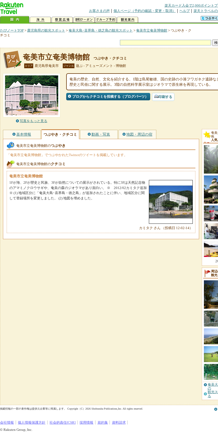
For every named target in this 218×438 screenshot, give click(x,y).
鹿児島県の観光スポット (46, 30)
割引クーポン (84, 20)
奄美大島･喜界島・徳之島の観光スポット (101, 30)
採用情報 (86, 422)
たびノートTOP (12, 30)
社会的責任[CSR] (62, 422)
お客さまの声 (99, 11)
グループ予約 (105, 20)
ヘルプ (184, 11)
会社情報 (7, 422)
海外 (40, 20)
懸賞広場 (62, 20)
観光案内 (127, 20)
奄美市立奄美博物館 (151, 30)
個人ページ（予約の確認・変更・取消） (145, 11)
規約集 (103, 422)
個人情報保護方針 (31, 422)
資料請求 (119, 422)
